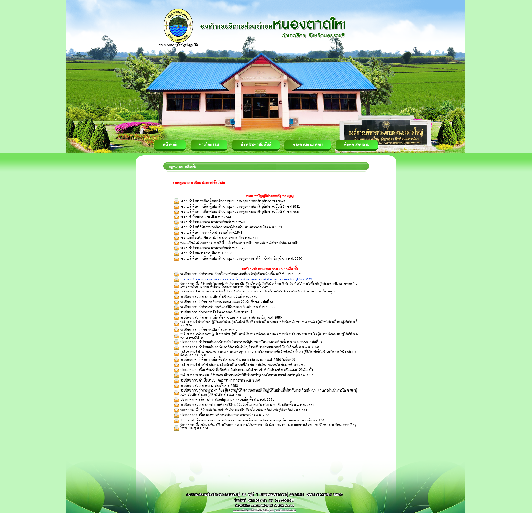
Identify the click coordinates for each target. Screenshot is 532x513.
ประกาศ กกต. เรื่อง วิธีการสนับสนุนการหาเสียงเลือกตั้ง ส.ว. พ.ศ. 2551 (227, 399)
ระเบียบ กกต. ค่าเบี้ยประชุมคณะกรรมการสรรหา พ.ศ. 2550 (220, 380)
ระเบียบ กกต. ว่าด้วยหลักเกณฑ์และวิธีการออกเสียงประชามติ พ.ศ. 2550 (228, 307)
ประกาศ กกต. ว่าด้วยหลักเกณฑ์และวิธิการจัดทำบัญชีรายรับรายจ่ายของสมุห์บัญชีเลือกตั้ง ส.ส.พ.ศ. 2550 (249, 347)
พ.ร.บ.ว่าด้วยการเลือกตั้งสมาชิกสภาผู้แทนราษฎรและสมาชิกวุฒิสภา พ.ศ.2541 (233, 201)
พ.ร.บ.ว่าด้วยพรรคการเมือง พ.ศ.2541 (206, 216)
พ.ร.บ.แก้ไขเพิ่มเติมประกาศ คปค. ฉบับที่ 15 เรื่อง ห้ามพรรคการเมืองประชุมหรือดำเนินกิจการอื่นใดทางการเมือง (239, 242)
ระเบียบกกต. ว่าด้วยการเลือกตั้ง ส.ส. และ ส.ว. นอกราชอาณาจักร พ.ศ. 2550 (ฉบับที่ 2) (237, 359)
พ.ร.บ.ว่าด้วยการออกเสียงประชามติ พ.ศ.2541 (211, 232)
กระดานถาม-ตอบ (308, 144)
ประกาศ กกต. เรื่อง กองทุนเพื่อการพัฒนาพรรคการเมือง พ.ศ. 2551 (225, 415)
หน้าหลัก (170, 144)
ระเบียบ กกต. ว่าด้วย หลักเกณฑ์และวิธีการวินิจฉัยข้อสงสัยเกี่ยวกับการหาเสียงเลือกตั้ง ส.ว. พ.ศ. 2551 (247, 404)
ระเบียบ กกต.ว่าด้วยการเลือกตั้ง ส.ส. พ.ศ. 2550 (211, 329)
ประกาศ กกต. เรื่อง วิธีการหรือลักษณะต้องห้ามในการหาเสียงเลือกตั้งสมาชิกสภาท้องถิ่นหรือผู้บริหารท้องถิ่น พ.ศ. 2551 (243, 409)
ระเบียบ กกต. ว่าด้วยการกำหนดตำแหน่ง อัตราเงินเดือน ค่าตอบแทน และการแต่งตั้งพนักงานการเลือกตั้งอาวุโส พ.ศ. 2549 (246, 279)
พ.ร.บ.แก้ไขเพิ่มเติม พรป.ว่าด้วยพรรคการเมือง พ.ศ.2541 (219, 237)
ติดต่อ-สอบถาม (356, 144)
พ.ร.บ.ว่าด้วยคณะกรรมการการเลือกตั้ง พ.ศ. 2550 (213, 248)
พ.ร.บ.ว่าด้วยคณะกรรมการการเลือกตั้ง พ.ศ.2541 (213, 222)
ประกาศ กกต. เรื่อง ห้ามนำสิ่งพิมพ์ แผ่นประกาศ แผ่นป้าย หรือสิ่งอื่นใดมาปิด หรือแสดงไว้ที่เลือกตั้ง (246, 370)
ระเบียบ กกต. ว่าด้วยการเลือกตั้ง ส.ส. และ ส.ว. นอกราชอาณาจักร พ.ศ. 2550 (231, 317)
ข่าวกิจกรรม (209, 144)
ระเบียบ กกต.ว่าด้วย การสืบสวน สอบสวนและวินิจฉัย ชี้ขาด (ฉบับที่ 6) (226, 302)
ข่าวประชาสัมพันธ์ (255, 144)
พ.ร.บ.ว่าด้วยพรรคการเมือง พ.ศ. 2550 (206, 253)
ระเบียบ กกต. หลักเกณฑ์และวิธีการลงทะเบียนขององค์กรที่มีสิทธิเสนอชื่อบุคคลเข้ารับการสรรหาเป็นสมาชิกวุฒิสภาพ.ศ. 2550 (247, 375)
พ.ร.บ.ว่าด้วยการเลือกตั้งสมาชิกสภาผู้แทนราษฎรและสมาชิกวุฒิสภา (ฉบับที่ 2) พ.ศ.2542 (240, 206)
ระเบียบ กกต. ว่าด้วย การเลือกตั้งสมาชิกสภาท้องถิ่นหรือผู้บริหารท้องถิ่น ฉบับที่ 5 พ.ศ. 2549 (241, 274)
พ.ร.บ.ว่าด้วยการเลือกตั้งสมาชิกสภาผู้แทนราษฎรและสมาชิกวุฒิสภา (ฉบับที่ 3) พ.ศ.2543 (240, 211)
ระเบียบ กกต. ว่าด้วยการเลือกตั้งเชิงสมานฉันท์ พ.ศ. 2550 (218, 296)
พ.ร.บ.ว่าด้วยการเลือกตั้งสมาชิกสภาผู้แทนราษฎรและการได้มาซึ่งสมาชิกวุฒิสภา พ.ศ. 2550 (241, 258)
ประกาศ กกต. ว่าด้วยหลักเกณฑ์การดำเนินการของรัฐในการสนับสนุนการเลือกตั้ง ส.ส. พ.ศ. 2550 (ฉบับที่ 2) (251, 342)
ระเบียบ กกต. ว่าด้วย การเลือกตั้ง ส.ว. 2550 (209, 385)
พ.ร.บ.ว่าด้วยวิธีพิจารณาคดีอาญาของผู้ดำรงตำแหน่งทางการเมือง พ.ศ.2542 (231, 227)
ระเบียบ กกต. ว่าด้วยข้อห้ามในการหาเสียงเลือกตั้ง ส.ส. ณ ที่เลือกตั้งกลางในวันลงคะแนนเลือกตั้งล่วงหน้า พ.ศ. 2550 (242, 364)
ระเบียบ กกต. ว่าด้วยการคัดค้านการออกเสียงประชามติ (216, 312)
